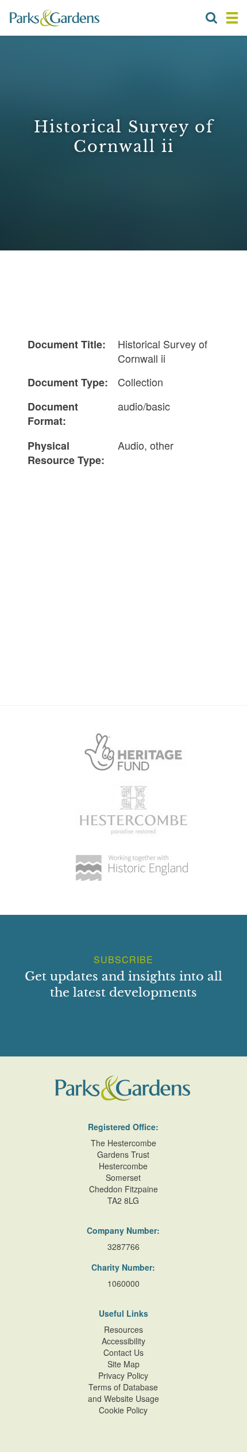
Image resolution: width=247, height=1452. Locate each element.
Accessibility (123, 1341)
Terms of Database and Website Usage (123, 1392)
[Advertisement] (123, 548)
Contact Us (123, 1352)
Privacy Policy (123, 1375)
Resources (123, 1329)
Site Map (123, 1364)
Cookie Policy (123, 1410)
